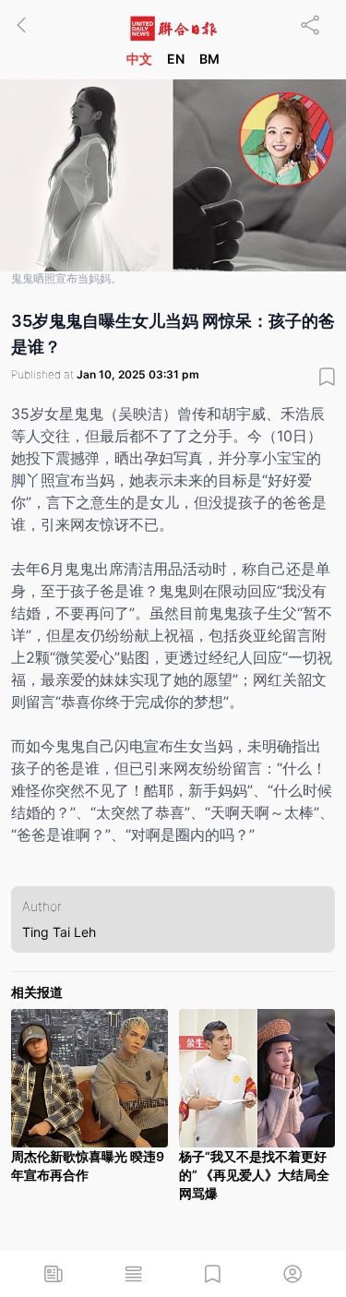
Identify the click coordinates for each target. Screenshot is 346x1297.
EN (176, 58)
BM (209, 58)
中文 (139, 58)
